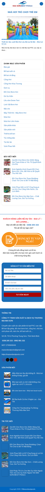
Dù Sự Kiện (8, 96)
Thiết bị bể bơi (9, 134)
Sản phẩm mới (9, 130)
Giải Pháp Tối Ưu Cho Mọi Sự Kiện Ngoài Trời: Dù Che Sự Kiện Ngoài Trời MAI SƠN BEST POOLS (26, 473)
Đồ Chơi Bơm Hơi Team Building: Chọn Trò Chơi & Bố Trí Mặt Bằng (25, 179)
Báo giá (7, 67)
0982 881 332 (19, 341)
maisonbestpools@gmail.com (13, 350)
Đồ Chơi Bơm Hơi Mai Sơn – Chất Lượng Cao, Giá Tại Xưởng (25, 197)
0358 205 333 (33, 225)
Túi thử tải (8, 142)
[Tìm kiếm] (41, 4)
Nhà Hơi (7, 117)
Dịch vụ (7, 88)
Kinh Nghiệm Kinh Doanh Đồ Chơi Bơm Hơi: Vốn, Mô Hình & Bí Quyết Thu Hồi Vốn (25, 171)
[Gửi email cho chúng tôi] (11, 360)
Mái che (7, 109)
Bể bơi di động (9, 75)
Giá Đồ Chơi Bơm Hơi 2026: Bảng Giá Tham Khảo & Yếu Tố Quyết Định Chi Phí (26, 162)
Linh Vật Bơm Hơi (11, 104)
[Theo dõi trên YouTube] (15, 360)
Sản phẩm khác (10, 125)
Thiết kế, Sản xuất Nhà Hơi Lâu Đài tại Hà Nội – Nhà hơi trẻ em (22, 43)
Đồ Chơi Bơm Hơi (11, 92)
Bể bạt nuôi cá (9, 71)
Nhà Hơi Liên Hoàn (11, 121)
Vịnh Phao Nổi (9, 146)
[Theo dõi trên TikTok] (7, 360)
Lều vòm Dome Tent (11, 100)
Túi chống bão (9, 138)
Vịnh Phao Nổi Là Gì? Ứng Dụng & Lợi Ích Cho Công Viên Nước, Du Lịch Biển (25, 189)
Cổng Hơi (7, 80)
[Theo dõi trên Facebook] (3, 360)
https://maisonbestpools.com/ (13, 354)
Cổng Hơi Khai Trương (13, 84)
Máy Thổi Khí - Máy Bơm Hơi (15, 113)
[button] (3, 4)
